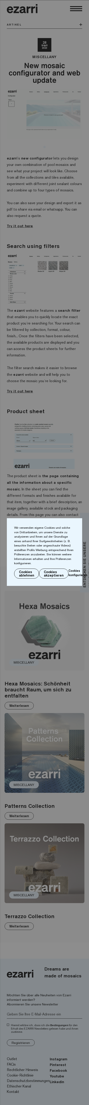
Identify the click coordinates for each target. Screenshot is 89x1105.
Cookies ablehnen (26, 573)
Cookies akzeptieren (54, 573)
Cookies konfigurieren (77, 573)
